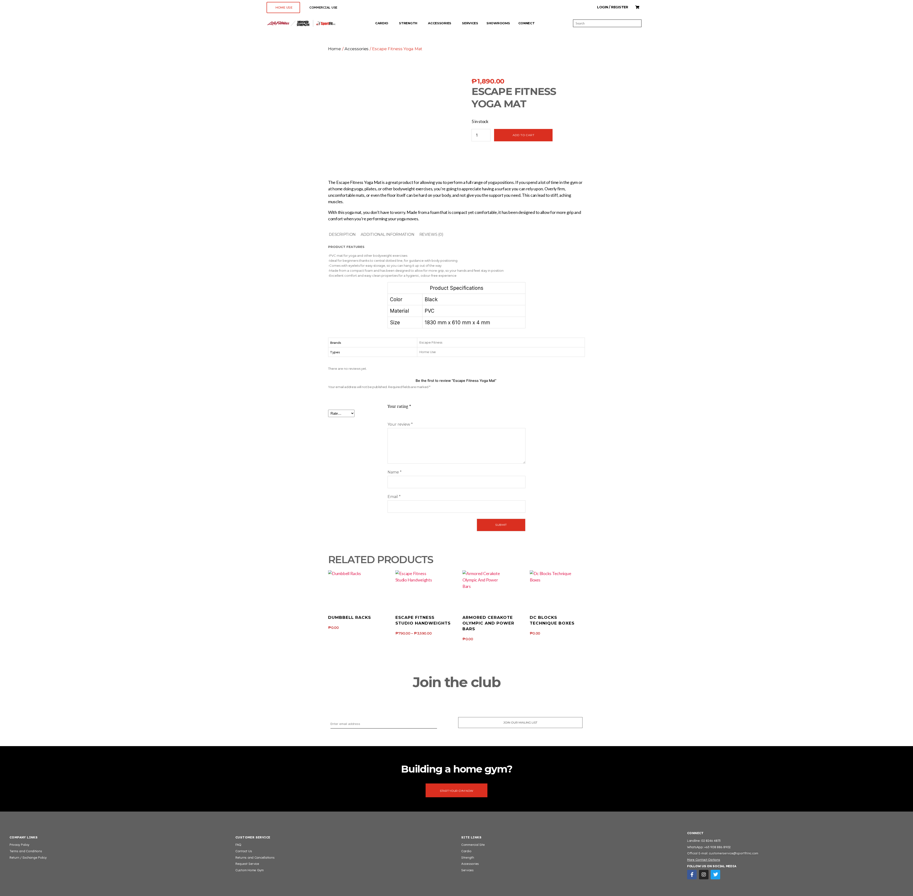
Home (334, 48)
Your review (400, 424)
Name (395, 472)
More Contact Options (703, 860)
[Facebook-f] (692, 874)
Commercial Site (473, 845)
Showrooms (498, 23)
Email (394, 496)
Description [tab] (342, 234)
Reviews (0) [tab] (431, 234)
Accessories (439, 23)
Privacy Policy (19, 845)
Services (470, 23)
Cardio (381, 23)
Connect (526, 23)
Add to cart (523, 135)
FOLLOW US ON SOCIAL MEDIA (711, 866)
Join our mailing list (520, 722)
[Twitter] (715, 874)
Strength (408, 23)
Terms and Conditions (26, 851)
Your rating (399, 406)
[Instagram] (704, 874)
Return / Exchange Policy (28, 857)
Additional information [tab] (387, 234)
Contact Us (243, 851)
